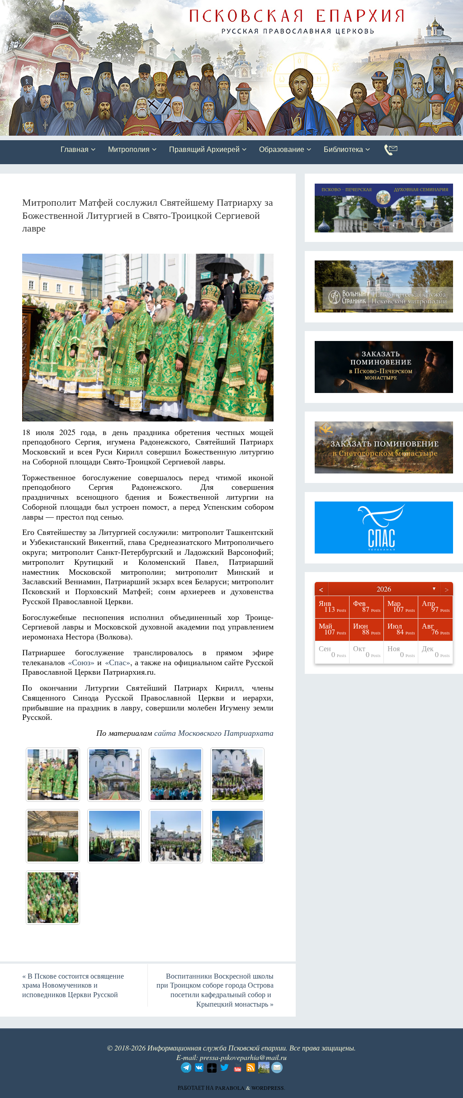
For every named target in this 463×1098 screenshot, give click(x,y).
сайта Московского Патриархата (214, 732)
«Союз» (81, 662)
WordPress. (268, 1087)
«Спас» (117, 662)
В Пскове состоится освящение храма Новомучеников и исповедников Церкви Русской (73, 985)
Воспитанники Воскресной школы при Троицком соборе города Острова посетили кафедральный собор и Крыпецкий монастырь (215, 989)
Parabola (230, 1087)
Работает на (196, 1087)
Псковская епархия (127, 7)
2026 (384, 588)
